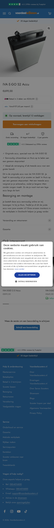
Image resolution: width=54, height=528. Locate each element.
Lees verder (19, 269)
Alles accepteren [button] (26, 275)
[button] (27, 281)
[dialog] (27, 264)
